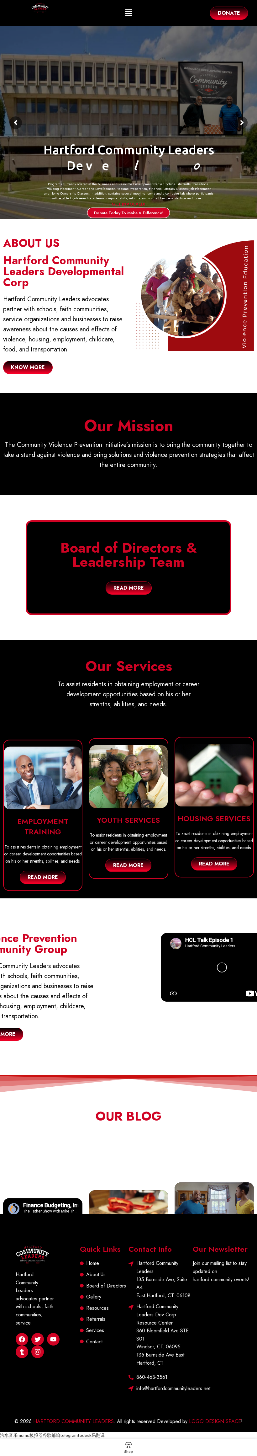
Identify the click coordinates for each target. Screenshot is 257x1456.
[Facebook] (22, 1339)
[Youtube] (53, 1339)
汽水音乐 (9, 1435)
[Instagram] (37, 1352)
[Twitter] (37, 1339)
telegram (69, 1435)
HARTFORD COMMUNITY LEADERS (73, 1421)
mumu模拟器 (30, 1435)
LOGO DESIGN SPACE (215, 1421)
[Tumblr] (22, 1352)
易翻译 (98, 1435)
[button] (128, 13)
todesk (85, 1435)
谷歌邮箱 (51, 1435)
